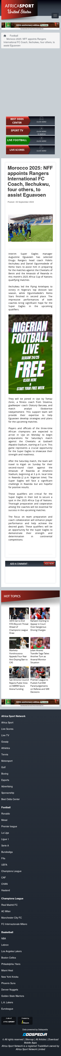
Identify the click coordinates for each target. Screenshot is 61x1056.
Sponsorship (7, 792)
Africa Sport (7, 722)
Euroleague (7, 1008)
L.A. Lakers (7, 1002)
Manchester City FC (11, 917)
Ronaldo (5, 813)
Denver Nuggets (9, 989)
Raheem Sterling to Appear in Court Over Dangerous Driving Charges (39, 625)
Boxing (4, 773)
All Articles (41, 1039)
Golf (3, 767)
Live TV (5, 735)
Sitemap (29, 1039)
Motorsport (7, 760)
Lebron (5, 944)
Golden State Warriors (12, 996)
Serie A (5, 845)
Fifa (3, 858)
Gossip (4, 741)
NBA (3, 938)
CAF (3, 877)
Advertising (7, 786)
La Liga (5, 832)
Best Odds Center (10, 799)
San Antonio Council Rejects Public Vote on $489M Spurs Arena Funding (19, 684)
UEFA (4, 864)
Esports (5, 780)
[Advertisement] (30, 82)
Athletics (5, 748)
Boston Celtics (8, 957)
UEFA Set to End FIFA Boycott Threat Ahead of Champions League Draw (18, 626)
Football (14, 35)
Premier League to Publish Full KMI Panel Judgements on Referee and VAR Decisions (39, 685)
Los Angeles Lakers (11, 951)
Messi (4, 820)
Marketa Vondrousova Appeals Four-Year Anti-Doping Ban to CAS (18, 656)
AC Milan (6, 911)
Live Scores (7, 728)
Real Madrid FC (9, 904)
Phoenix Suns (8, 983)
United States (19, 11)
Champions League (11, 871)
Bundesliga (7, 851)
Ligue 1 (5, 839)
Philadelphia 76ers (10, 964)
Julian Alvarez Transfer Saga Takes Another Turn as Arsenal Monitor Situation (39, 656)
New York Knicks (9, 976)
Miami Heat (7, 970)
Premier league (9, 826)
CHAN (4, 883)
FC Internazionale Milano (14, 924)
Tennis (4, 754)
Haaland (5, 890)
